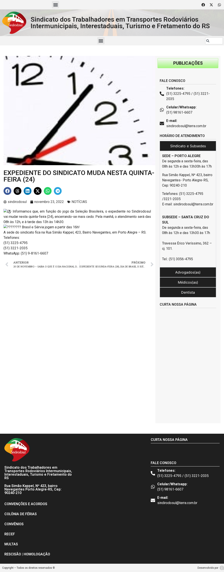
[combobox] (214, 40)
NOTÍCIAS (79, 202)
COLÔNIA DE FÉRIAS (20, 514)
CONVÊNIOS (14, 524)
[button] (55, 4)
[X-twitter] (211, 4)
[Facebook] (203, 4)
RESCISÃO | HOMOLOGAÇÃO (27, 554)
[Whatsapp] (219, 4)
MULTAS (11, 544)
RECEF (9, 534)
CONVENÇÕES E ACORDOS (25, 504)
